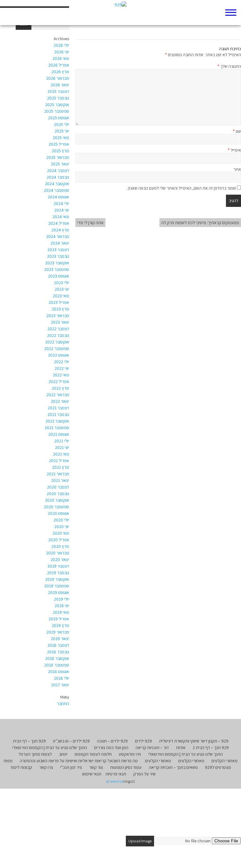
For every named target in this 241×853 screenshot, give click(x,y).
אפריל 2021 (59, 460)
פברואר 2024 (57, 236)
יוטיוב (63, 754)
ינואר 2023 (60, 322)
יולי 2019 (61, 599)
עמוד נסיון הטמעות (126, 767)
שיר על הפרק (144, 774)
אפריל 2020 (58, 540)
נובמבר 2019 (58, 572)
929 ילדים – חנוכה (112, 741)
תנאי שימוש (91, 774)
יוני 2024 (61, 210)
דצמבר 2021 (58, 408)
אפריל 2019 (59, 619)
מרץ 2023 (60, 309)
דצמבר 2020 (58, 487)
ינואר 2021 (60, 480)
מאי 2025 (61, 137)
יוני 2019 (62, 605)
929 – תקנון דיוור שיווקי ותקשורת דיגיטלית (193, 741)
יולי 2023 (61, 282)
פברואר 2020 (57, 553)
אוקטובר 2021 (57, 421)
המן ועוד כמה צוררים (111, 747)
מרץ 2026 (60, 71)
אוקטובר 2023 (57, 263)
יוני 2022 (62, 368)
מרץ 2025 (60, 151)
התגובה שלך (229, 66)
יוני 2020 (61, 526)
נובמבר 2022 (58, 335)
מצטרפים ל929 (218, 767)
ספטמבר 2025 (56, 111)
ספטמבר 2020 (56, 507)
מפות (8, 761)
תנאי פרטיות (115, 774)
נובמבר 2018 (58, 652)
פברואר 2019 (57, 632)
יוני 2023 (62, 289)
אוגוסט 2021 (58, 434)
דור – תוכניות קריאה (152, 747)
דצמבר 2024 (58, 170)
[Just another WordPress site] (121, 12)
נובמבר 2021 (58, 414)
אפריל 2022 (59, 381)
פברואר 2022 (57, 394)
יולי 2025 (61, 124)
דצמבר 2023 (58, 249)
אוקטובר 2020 (57, 500)
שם (237, 131)
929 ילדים (143, 741)
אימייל (234, 150)
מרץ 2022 (60, 388)
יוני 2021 (62, 447)
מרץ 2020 (60, 546)
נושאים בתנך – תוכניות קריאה (173, 767)
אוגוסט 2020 (58, 513)
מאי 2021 (61, 454)
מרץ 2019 (60, 625)
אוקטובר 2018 (57, 658)
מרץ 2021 (60, 467)
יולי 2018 (61, 678)
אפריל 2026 (58, 65)
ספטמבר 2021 (57, 427)
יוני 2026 (61, 52)
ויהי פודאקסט (130, 754)
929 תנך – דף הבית (29, 741)
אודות (180, 747)
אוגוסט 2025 (58, 118)
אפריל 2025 (59, 144)
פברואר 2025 (57, 157)
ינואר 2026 (60, 85)
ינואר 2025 (60, 164)
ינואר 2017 (60, 685)
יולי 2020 (61, 520)
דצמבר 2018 (58, 645)
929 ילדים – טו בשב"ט (71, 741)
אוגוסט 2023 (58, 276)
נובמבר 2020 (58, 493)
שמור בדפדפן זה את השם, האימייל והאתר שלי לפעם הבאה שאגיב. (181, 188)
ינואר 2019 (60, 638)
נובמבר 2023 (58, 256)
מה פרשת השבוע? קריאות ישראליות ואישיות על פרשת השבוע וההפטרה (79, 761)
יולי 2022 (61, 361)
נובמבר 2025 (58, 98)
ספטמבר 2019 (56, 586)
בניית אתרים (114, 781)
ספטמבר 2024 (56, 190)
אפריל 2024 (58, 223)
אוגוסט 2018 (58, 671)
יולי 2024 (61, 203)
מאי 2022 (61, 375)
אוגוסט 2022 (58, 355)
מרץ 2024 (60, 230)
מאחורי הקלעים (225, 761)
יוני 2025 (62, 131)
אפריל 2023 (59, 302)
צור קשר (96, 767)
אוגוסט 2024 (58, 197)
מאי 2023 (61, 296)
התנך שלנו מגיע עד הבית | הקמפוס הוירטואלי (49, 747)
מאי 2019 (61, 612)
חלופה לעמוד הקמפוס (93, 754)
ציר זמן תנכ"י (71, 767)
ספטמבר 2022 (56, 348)
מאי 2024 (60, 216)
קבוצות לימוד (21, 767)
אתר (237, 169)
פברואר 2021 (58, 474)
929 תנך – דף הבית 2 (211, 747)
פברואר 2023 (57, 315)
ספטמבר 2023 (56, 269)
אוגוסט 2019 (58, 592)
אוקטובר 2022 (57, 342)
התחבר (63, 703)
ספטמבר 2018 (56, 665)
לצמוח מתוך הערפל (35, 754)
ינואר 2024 (60, 243)
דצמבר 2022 (58, 329)
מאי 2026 (60, 58)
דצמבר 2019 (58, 566)
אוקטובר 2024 (57, 183)
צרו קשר (46, 767)
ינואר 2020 (60, 559)
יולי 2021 (61, 441)
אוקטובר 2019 (57, 579)
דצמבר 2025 (58, 91)
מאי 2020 (60, 533)
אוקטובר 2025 (57, 104)
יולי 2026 (61, 45)
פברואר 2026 (57, 78)
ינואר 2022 (60, 401)
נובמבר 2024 (58, 177)
